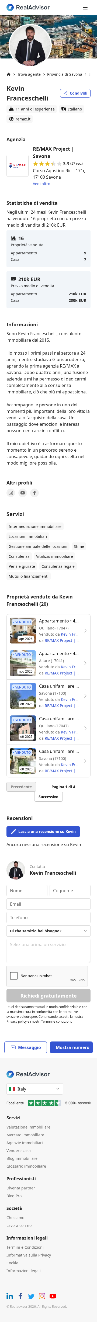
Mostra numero (72, 1047)
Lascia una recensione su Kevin (47, 831)
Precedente (21, 786)
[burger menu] (85, 7)
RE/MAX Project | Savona (67, 640)
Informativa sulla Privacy (28, 1255)
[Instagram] (10, 493)
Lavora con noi (19, 1225)
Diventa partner (20, 1188)
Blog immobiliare (21, 1158)
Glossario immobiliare (26, 1166)
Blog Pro (14, 1195)
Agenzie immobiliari (24, 1142)
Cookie (12, 1262)
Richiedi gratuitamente (48, 995)
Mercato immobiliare (25, 1134)
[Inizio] (8, 74)
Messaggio (29, 1047)
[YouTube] (22, 493)
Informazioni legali (23, 1270)
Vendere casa (18, 1150)
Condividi (78, 93)
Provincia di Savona (64, 74)
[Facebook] (34, 493)
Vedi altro (41, 183)
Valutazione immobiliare (28, 1127)
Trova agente (29, 74)
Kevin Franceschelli (78, 634)
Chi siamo (15, 1217)
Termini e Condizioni (25, 1247)
